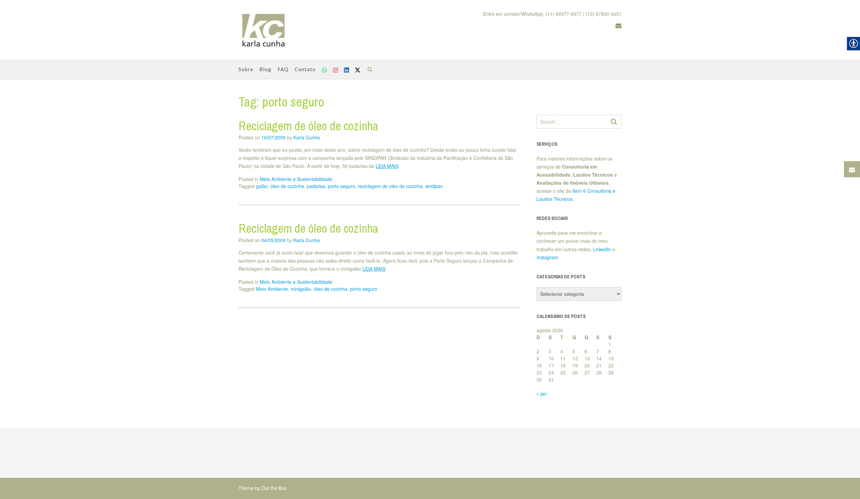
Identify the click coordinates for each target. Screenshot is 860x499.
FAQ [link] (283, 69)
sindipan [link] (434, 186)
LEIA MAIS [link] (387, 166)
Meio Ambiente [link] (272, 288)
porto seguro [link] (341, 186)
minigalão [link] (301, 288)
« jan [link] (541, 393)
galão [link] (262, 186)
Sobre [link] (246, 69)
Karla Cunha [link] (306, 137)
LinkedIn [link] (602, 249)
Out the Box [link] (274, 488)
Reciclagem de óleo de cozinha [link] (308, 126)
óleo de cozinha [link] (287, 186)
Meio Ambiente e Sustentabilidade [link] (296, 179)
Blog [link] (265, 69)
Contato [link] (305, 69)
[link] (264, 29)
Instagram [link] (547, 257)
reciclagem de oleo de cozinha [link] (390, 186)
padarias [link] (316, 186)
